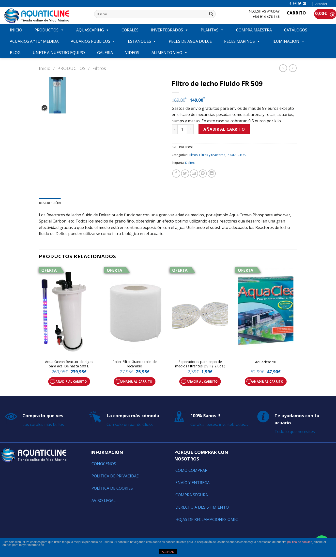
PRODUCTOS (46, 30)
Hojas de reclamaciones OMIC (206, 519)
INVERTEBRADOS (167, 30)
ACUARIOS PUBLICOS (90, 41)
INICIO (16, 30)
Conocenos (104, 463)
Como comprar (191, 470)
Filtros (99, 68)
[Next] (295, 330)
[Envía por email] (194, 173)
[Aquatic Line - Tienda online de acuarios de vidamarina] (45, 15)
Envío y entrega (192, 482)
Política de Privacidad (115, 476)
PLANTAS (209, 30)
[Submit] (211, 14)
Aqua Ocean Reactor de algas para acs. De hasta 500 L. (69, 364)
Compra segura (191, 495)
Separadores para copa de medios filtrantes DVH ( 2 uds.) (200, 364)
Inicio (44, 68)
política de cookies (299, 542)
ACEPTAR (168, 551)
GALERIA (105, 52)
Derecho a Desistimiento (202, 507)
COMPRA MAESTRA (254, 30)
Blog (15, 52)
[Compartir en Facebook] (176, 173)
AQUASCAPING (90, 30)
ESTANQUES (139, 41)
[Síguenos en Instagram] (294, 3)
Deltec (190, 162)
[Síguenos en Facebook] (290, 3)
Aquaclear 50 (265, 362)
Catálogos (295, 30)
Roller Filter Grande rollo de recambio (134, 364)
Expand (44, 108)
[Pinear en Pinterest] (203, 173)
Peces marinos (239, 41)
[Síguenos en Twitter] (299, 3)
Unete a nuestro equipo (59, 52)
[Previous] (39, 330)
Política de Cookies (112, 488)
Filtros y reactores (212, 155)
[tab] (50, 203)
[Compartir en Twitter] (185, 173)
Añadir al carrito (224, 129)
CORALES (130, 30)
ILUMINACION (286, 41)
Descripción (50, 203)
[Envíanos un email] (304, 3)
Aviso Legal (104, 500)
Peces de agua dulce (190, 41)
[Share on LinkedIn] (212, 173)
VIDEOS (132, 52)
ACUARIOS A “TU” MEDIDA (34, 41)
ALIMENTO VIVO (167, 52)
